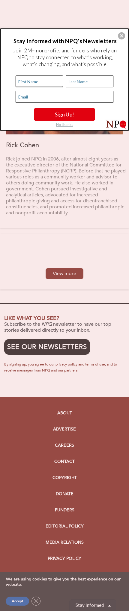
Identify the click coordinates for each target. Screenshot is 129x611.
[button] (121, 35)
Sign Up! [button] (64, 114)
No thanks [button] (64, 124)
